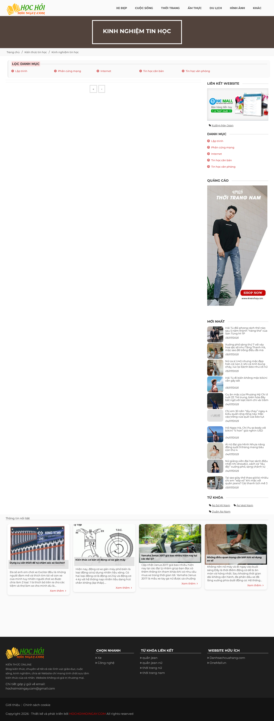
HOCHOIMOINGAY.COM (87, 714)
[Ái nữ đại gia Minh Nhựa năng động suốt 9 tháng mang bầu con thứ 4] (215, 453)
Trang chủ (13, 52)
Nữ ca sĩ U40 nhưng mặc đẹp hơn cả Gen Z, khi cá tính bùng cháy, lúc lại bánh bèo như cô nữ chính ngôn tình (246, 365)
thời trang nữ (152, 668)
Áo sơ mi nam (221, 505)
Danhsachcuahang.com (227, 658)
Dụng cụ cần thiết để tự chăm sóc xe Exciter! (37, 562)
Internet (105, 71)
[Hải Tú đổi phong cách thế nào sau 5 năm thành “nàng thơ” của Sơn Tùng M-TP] (215, 336)
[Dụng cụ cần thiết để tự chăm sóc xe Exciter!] (37, 546)
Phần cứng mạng (69, 71)
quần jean (149, 658)
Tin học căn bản (153, 71)
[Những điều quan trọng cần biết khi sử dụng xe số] (235, 543)
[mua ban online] (237, 104)
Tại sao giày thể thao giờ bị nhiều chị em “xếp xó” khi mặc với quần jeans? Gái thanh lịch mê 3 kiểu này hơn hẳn (246, 482)
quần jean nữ (152, 663)
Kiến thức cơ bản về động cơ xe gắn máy (100, 559)
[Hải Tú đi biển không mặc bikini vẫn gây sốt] (215, 386)
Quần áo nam (221, 511)
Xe (99, 658)
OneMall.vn (218, 663)
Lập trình (21, 71)
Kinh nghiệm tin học (65, 52)
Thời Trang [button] (170, 8)
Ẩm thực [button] (195, 8)
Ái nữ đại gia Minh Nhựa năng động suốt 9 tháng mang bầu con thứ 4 (245, 447)
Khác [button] (257, 8)
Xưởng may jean (222, 125)
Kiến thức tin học (35, 52)
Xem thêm (57, 590)
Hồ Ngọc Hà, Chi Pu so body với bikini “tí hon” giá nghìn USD (245, 429)
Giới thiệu (13, 705)
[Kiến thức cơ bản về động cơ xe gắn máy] (103, 544)
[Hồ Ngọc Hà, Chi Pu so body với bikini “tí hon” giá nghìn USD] (215, 436)
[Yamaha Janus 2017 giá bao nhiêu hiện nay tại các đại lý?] (169, 542)
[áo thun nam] (237, 245)
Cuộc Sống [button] (144, 8)
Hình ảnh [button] (237, 8)
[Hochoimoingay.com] (26, 7)
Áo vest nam (244, 505)
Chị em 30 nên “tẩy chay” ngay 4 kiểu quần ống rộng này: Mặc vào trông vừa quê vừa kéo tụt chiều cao (246, 415)
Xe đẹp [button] (121, 8)
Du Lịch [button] (216, 8)
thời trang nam (153, 673)
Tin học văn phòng (198, 71)
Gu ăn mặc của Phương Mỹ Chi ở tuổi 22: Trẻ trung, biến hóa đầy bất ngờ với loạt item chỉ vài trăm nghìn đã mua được (246, 399)
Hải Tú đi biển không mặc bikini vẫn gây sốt (246, 379)
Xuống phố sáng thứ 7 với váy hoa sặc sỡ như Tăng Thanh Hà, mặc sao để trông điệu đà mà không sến (245, 349)
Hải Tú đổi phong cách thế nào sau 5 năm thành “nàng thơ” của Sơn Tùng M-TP (246, 330)
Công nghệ (106, 663)
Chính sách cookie (36, 705)
